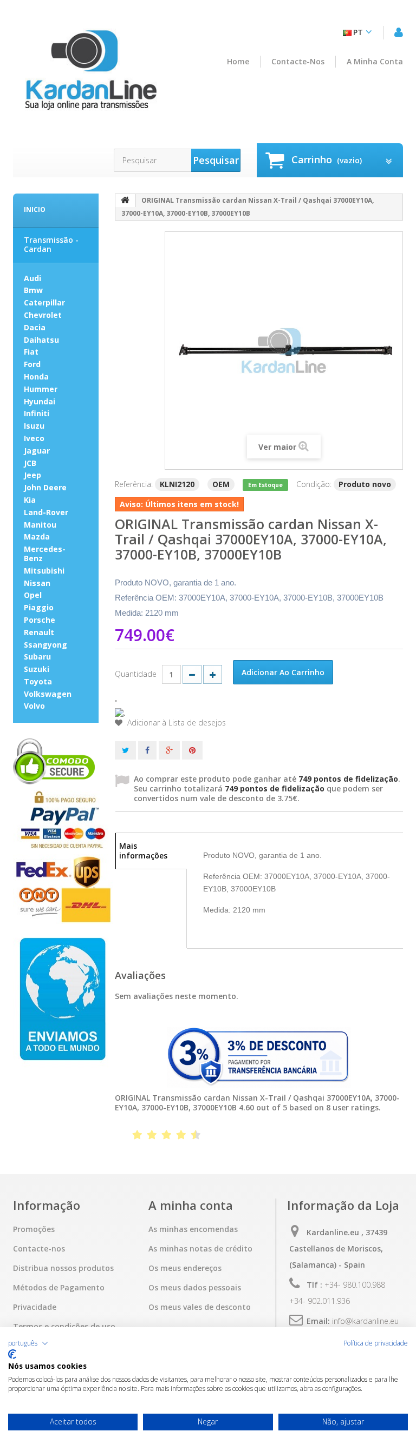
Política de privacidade (375, 1343)
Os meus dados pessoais (194, 1288)
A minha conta (375, 61)
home (238, 61)
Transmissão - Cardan (51, 244)
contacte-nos (297, 61)
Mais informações (143, 851)
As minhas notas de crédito (200, 1249)
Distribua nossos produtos (63, 1268)
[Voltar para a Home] (125, 200)
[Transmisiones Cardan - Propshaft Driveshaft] (90, 75)
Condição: (314, 484)
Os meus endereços (185, 1268)
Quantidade (136, 674)
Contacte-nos (39, 1249)
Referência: (134, 484)
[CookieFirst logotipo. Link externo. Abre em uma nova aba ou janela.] (12, 1354)
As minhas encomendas (193, 1229)
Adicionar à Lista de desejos (175, 723)
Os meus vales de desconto (199, 1307)
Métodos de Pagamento (59, 1288)
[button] (28, 1343)
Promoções (34, 1229)
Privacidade (34, 1307)
